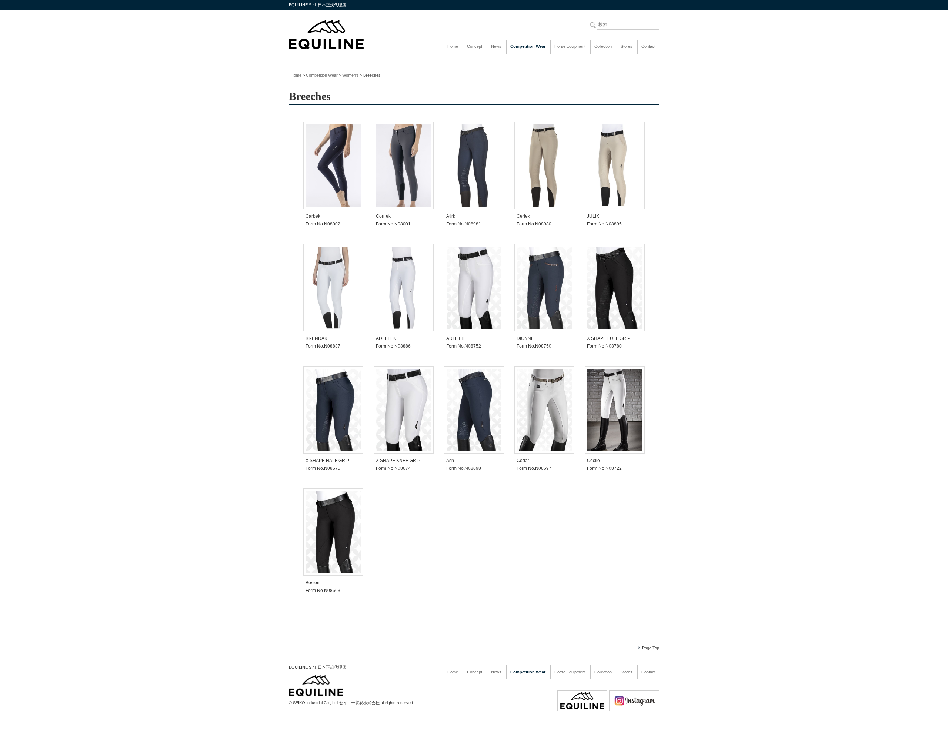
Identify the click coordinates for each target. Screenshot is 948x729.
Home (452, 46)
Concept (474, 46)
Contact (648, 46)
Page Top (650, 648)
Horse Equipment (569, 46)
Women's (350, 75)
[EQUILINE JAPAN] (326, 48)
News (496, 46)
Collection (603, 46)
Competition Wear (527, 46)
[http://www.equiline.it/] (582, 710)
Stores (626, 46)
